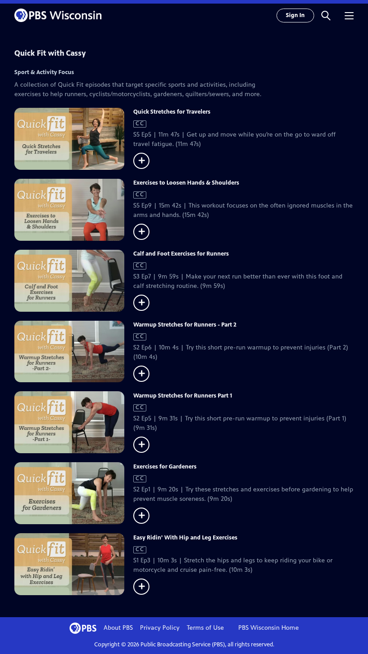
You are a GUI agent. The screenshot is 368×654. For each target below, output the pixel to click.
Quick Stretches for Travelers (171, 111)
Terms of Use (205, 628)
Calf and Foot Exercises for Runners (181, 253)
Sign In (295, 15)
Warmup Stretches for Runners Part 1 (182, 395)
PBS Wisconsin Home (268, 628)
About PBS (118, 628)
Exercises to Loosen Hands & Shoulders (186, 182)
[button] (325, 15)
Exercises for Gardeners (165, 466)
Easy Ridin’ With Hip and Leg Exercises (185, 537)
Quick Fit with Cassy (50, 53)
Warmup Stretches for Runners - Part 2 (185, 324)
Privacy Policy (160, 628)
